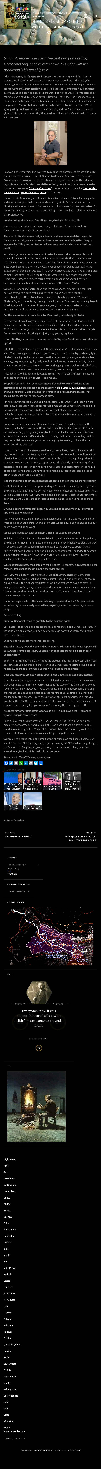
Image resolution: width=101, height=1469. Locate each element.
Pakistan (8, 1319)
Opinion (9, 820)
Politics (17, 820)
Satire (6, 1357)
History (7, 1242)
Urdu (6, 1402)
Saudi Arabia (10, 1364)
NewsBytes (9, 1300)
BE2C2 (7, 1197)
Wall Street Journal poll (70, 387)
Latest (7, 1280)
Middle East (9, 1293)
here (47, 757)
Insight (7, 1255)
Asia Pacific (9, 1178)
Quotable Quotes (12, 1344)
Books (7, 1210)
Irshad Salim (10, 1268)
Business (8, 1217)
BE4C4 (7, 1204)
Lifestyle (8, 1287)
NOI (6, 1306)
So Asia (7, 1370)
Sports (7, 1383)
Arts (6, 1172)
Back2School (10, 1185)
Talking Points (11, 1389)
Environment (10, 1229)
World (7, 1427)
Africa (6, 1165)
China (6, 1223)
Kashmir (8, 1274)
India (6, 1249)
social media (10, 1376)
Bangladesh (9, 1191)
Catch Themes (75, 1450)
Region (7, 1351)
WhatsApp (9, 1421)
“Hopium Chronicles (40, 188)
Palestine (8, 1325)
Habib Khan (9, 1236)
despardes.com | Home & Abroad (46, 1450)
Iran (6, 1261)
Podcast (8, 1332)
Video (6, 1415)
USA (22, 820)
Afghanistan (10, 1159)
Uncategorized (11, 1395)
